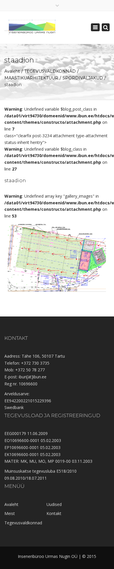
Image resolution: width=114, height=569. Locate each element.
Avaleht (12, 71)
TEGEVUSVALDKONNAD (50, 71)
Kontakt (53, 513)
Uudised (54, 504)
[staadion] (57, 256)
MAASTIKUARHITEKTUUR (31, 78)
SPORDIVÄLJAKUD (83, 78)
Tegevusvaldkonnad (23, 523)
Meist (9, 513)
